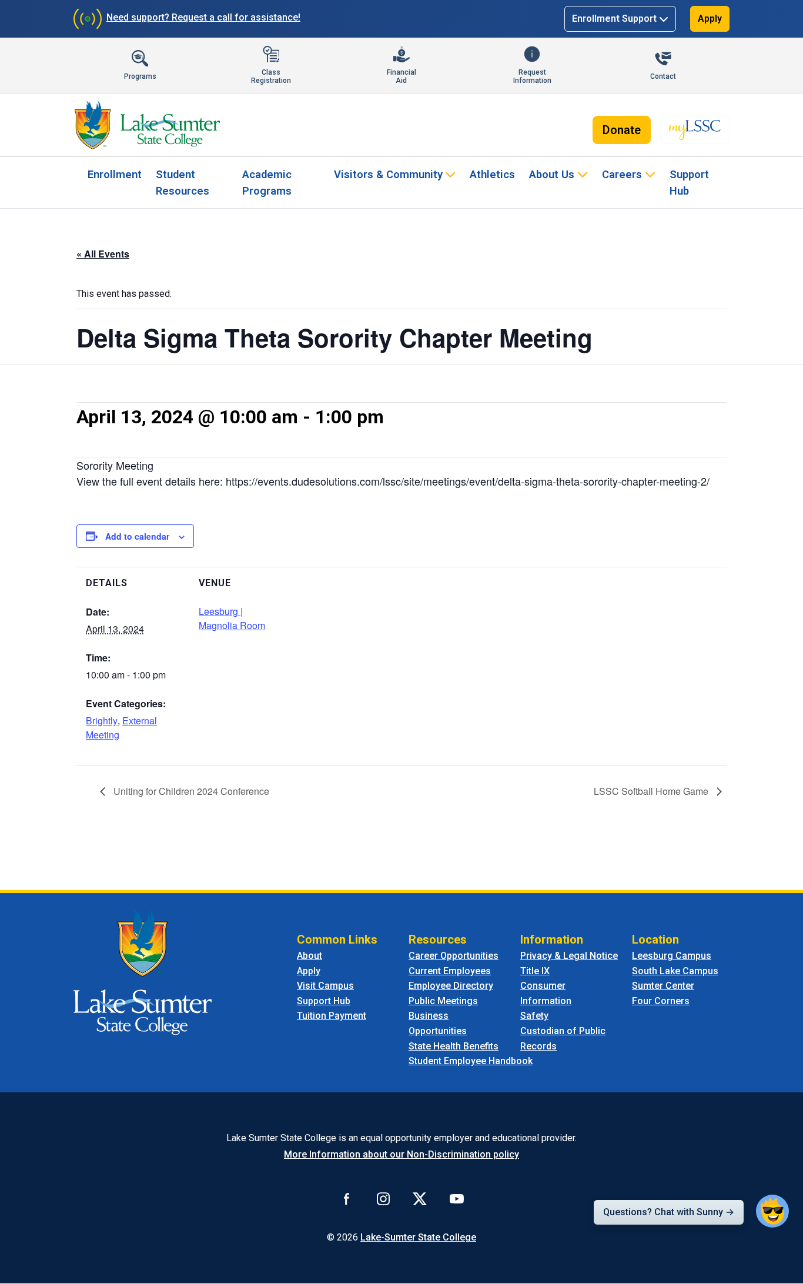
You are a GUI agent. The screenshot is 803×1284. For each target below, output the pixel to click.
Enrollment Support (614, 18)
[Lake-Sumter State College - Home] (147, 125)
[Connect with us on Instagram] (383, 1199)
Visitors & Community (388, 174)
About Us (551, 174)
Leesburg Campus (671, 955)
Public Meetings (443, 1001)
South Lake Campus (675, 971)
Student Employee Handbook (471, 1060)
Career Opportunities (453, 955)
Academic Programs (267, 182)
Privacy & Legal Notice (569, 955)
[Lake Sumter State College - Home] (142, 971)
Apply (710, 18)
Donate (622, 130)
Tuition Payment (331, 1015)
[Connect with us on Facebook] (346, 1199)
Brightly (102, 720)
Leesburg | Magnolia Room (232, 618)
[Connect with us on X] (419, 1199)
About (309, 955)
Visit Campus (325, 985)
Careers (622, 174)
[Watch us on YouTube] (456, 1199)
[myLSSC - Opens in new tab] (695, 130)
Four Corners (661, 1001)
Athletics (492, 174)
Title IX (535, 971)
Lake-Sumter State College (418, 1237)
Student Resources (182, 182)
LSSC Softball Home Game (652, 791)
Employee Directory (451, 985)
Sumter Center (663, 985)
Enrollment (115, 174)
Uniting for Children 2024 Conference (190, 791)
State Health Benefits (453, 1046)
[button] (772, 1211)
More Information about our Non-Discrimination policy (401, 1154)
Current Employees (450, 971)
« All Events (102, 253)
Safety (534, 1015)
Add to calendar (137, 536)
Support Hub (689, 182)
